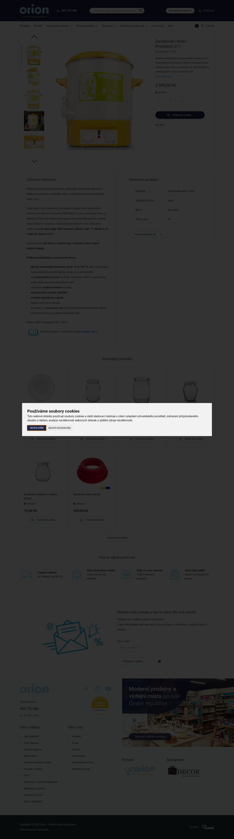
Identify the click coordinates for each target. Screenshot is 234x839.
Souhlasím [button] (36, 427)
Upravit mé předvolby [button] (59, 427)
